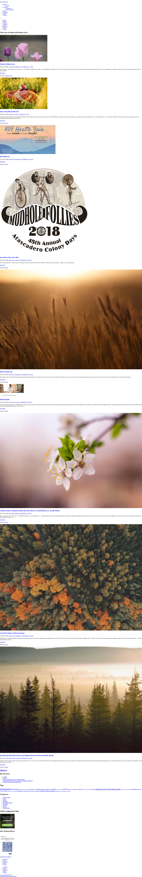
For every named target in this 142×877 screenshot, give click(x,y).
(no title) (5, 776)
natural (139, 789)
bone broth (27, 789)
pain (11, 791)
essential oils (75, 789)
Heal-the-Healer (5, 399)
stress (33, 791)
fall (84, 789)
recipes (19, 791)
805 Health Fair (5, 156)
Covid (62, 789)
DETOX (65, 789)
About (4, 11)
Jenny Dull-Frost (4, 1)
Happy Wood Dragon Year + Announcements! (14, 779)
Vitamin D (57, 791)
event (80, 789)
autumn (17, 789)
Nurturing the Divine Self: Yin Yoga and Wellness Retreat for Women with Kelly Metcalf (26, 755)
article (12, 789)
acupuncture (5, 789)
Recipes (5, 806)
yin (67, 791)
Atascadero (8, 8)
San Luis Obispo (10, 9)
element (71, 789)
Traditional (37, 791)
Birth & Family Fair (6, 371)
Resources (5, 12)
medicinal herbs (129, 789)
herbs (94, 789)
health (91, 789)
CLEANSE (53, 789)
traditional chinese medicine (47, 791)
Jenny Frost (11, 66)
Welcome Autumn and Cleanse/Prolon (12, 782)
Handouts (5, 801)
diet (69, 789)
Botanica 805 (31, 789)
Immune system (123, 789)
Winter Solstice (6, 808)
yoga (69, 791)
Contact (5, 15)
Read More (2, 73)
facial (83, 789)
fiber (89, 789)
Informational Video (7, 802)
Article (4, 798)
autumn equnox (22, 789)
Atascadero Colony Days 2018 (9, 257)
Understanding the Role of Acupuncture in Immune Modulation (18, 780)
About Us (3, 770)
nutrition (5, 791)
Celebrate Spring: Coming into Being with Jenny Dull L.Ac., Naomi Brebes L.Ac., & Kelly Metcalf (30, 510)
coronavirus (58, 789)
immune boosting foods (103, 789)
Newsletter (5, 804)
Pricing (7, 5)
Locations (5, 7)
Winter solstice (64, 791)
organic (9, 791)
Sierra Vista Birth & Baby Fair (9, 111)
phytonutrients (14, 791)
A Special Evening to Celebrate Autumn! (12, 633)
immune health (116, 789)
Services (5, 4)
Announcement (8, 75)
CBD (35, 789)
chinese (39, 789)
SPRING (30, 791)
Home (4, 20)
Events (4, 13)
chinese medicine (45, 789)
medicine (134, 789)
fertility (86, 789)
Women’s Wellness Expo (7, 64)
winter (60, 791)
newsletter (1, 791)
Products (5, 805)
